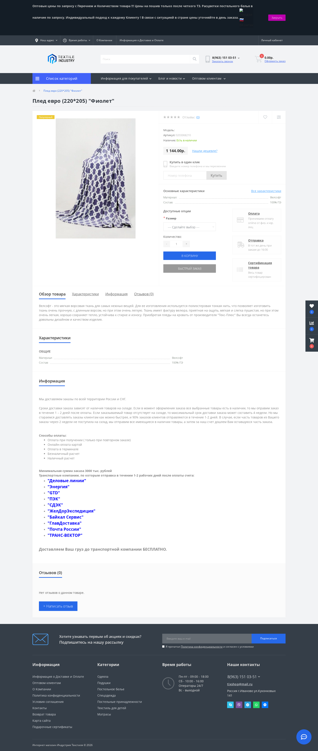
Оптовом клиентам (207, 78)
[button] (311, 343)
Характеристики (85, 294)
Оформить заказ (275, 61)
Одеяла (102, 676)
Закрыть (276, 18)
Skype (230, 705)
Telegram (247, 705)
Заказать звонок (222, 61)
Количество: (172, 237)
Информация (116, 294)
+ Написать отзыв (58, 606)
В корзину (189, 256)
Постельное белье (110, 689)
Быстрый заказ (189, 268)
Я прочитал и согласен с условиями (210, 646)
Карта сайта (41, 720)
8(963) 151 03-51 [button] (242, 676)
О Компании (104, 40)
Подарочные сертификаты (52, 727)
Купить (216, 175)
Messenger (265, 705)
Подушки (104, 683)
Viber (239, 705)
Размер (169, 218)
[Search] (194, 59)
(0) (198, 117)
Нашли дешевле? (204, 151)
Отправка (255, 240)
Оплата (254, 213)
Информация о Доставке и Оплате (142, 40)
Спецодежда (106, 695)
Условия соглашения (48, 702)
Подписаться (268, 638)
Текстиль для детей (111, 708)
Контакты (39, 708)
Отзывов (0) (144, 294)
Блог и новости (170, 78)
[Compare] (279, 117)
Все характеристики (266, 191)
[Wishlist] (265, 117)
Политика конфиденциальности (202, 646)
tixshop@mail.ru (240, 684)
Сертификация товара (260, 265)
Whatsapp (256, 705)
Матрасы (104, 714)
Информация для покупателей (124, 78)
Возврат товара (44, 714)
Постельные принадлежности (119, 702)
